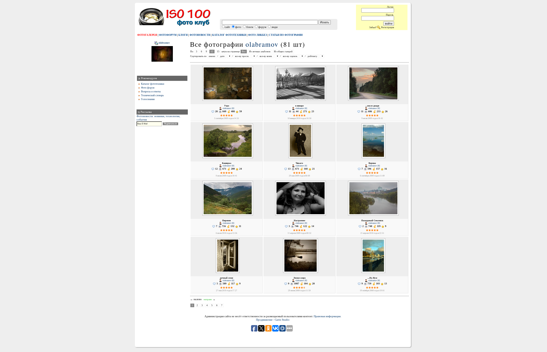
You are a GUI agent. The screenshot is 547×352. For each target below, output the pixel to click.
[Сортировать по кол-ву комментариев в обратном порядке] (277, 56)
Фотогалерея (147, 34)
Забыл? (372, 27)
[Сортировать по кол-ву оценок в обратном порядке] (302, 56)
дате (222, 56)
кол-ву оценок (290, 56)
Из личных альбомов (259, 51)
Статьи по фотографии (286, 34)
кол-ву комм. (266, 56)
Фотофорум (167, 34)
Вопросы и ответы (151, 91)
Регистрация (387, 27)
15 (218, 51)
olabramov (164, 43)
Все (244, 51)
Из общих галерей (283, 51)
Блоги (183, 34)
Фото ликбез (257, 34)
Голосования (148, 99)
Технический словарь (152, 95)
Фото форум (147, 87)
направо (208, 299)
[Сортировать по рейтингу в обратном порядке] (322, 56)
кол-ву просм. (242, 56)
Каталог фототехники (229, 34)
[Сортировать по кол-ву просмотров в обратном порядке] (253, 56)
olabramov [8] (228, 108)
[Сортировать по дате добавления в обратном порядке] (229, 56)
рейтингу (312, 56)
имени (212, 56)
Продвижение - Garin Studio (273, 319)
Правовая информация (327, 316)
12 (212, 51)
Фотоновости (200, 34)
